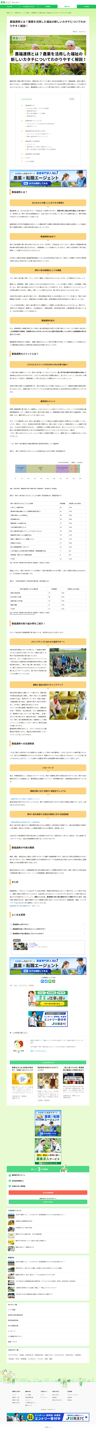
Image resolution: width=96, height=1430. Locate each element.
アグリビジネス (59, 1355)
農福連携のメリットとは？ (34, 121)
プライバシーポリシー (73, 1395)
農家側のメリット (32, 126)
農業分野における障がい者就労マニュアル (39, 147)
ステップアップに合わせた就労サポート (38, 134)
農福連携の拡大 (31, 116)
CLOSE (72, 99)
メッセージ (28, 1400)
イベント (40, 1359)
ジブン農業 (28, 1395)
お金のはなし (70, 1355)
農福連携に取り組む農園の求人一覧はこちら (25, 906)
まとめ (28, 158)
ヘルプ (42, 1395)
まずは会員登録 (48, 1192)
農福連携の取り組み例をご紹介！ (36, 131)
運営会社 (69, 1400)
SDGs (17, 1359)
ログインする (48, 1202)
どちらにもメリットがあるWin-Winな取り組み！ (41, 124)
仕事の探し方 (29, 1355)
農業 (50, 1359)
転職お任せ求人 (16, 1402)
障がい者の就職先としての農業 (36, 113)
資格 (46, 1359)
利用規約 (69, 1397)
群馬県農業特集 (29, 1397)
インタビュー (32, 1359)
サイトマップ (43, 1397)
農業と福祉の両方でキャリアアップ (37, 136)
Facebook (50, 1409)
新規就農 (23, 1359)
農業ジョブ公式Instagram (38, 1051)
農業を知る (67, 6)
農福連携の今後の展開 (33, 154)
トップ (14, 1395)
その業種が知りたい (30, 1402)
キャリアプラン (13, 1355)
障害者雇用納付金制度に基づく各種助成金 (25, 822)
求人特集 (86, 6)
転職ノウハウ (49, 1355)
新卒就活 (48, 6)
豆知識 (22, 1355)
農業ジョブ (47, 1040)
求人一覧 (9, 6)
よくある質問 (30, 161)
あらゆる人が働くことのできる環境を (38, 108)
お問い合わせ (55, 1395)
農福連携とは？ (30, 105)
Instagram (43, 1409)
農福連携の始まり (32, 111)
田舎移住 (78, 1355)
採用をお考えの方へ (57, 1400)
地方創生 (11, 1359)
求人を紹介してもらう (28, 6)
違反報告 (54, 1397)
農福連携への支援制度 (33, 141)
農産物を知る (39, 1355)
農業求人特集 (15, 1400)
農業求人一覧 (15, 1397)
